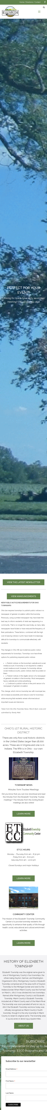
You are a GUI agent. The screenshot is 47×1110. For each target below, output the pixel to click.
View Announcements (23, 596)
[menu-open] (39, 12)
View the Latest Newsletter (23, 582)
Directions (29, 2)
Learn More (23, 814)
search (44, 7)
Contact (37, 2)
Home (22, 2)
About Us (23, 1026)
